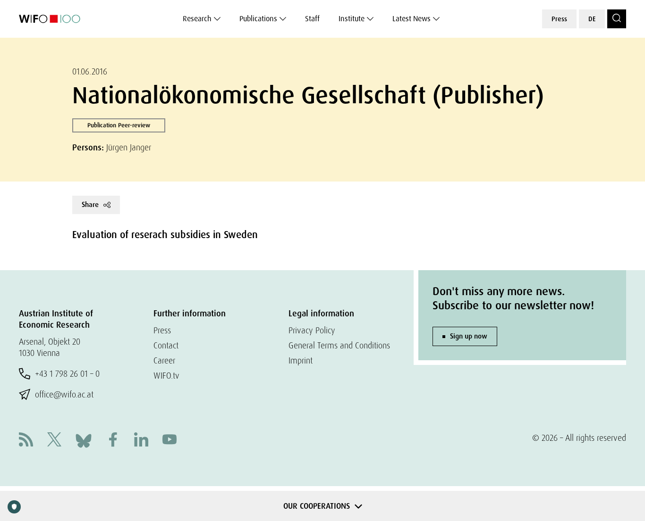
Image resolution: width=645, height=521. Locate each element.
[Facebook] (113, 440)
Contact (165, 345)
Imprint (301, 360)
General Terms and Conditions (339, 345)
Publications (258, 19)
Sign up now (468, 336)
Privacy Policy (312, 330)
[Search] (616, 18)
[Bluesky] (84, 439)
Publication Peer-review (118, 125)
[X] (54, 440)
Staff (312, 19)
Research (197, 19)
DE (591, 19)
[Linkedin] (141, 440)
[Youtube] (169, 440)
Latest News (411, 19)
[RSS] (26, 440)
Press (559, 19)
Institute (352, 19)
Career (164, 360)
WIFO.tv (166, 375)
